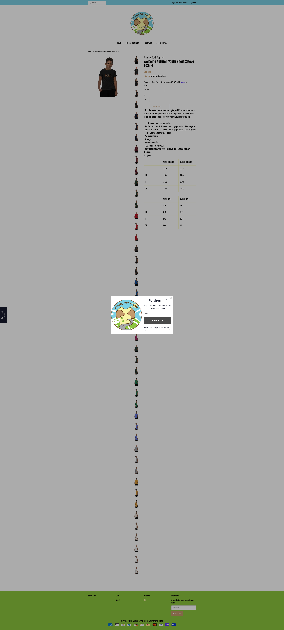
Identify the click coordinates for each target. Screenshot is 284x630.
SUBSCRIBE (158, 320)
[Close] (171, 298)
